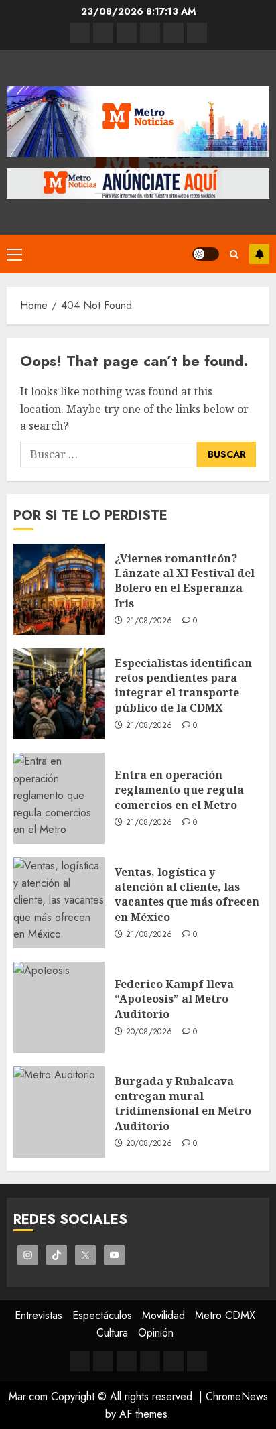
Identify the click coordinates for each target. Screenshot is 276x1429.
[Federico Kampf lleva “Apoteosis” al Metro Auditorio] (59, 1007)
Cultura (112, 1333)
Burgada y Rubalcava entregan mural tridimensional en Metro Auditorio (183, 1103)
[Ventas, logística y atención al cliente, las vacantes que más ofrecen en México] (59, 902)
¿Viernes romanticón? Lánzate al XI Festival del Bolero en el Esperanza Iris (185, 581)
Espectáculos (102, 1315)
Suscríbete (259, 254)
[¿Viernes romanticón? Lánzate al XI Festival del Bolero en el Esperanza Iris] (59, 589)
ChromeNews (237, 1396)
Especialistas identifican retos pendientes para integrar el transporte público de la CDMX (183, 685)
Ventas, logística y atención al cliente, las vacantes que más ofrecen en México (187, 894)
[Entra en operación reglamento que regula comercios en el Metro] (59, 798)
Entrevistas (38, 1315)
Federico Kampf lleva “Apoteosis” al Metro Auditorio (174, 999)
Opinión (156, 1333)
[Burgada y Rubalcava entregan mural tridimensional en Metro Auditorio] (59, 1112)
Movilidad (163, 1315)
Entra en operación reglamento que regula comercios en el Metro (179, 789)
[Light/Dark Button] (205, 254)
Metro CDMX (225, 1315)
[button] (14, 254)
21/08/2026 (149, 621)
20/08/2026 (149, 1032)
